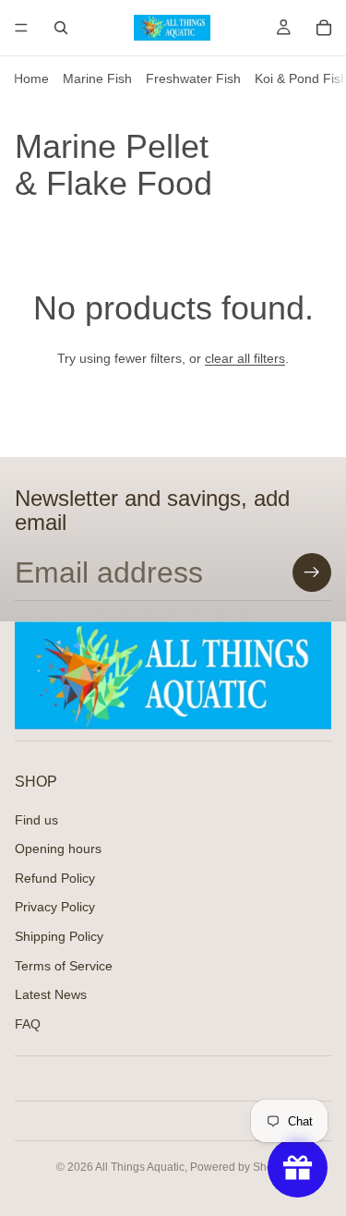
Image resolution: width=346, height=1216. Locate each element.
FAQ (28, 1024)
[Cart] (324, 27)
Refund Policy (55, 878)
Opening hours (58, 848)
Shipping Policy (59, 936)
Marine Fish (97, 78)
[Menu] (21, 27)
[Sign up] (311, 572)
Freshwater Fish (193, 78)
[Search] (61, 27)
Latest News (51, 994)
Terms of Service (64, 964)
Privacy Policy (55, 906)
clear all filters (245, 358)
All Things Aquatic (140, 1167)
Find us (36, 819)
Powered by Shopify (240, 1167)
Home (31, 78)
